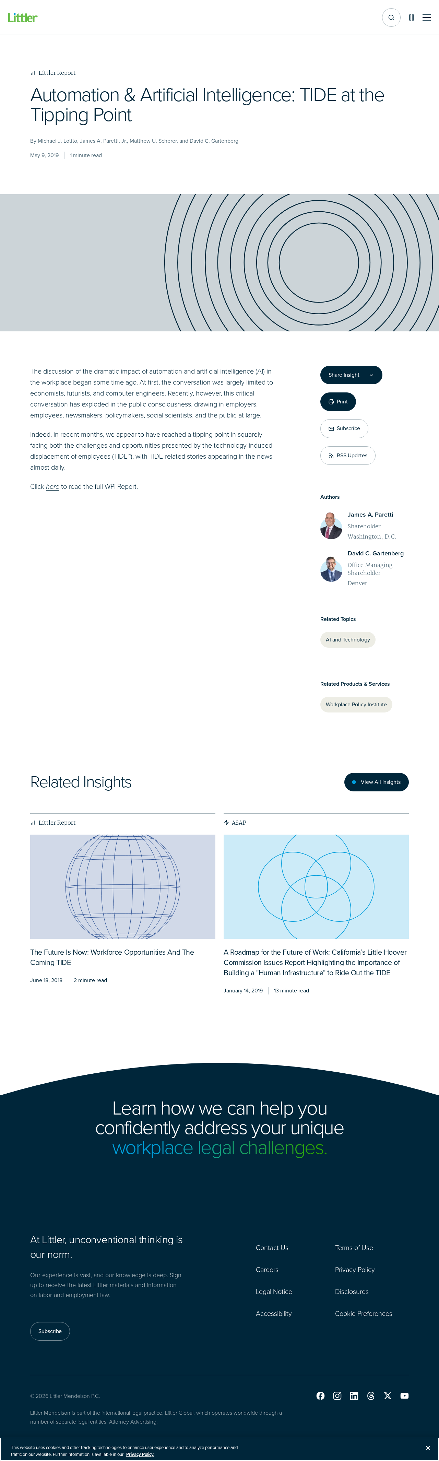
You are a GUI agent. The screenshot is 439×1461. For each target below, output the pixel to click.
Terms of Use (354, 1247)
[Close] (428, 1448)
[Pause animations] (411, 17)
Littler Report (57, 822)
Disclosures (352, 1291)
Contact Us (272, 1247)
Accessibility (274, 1313)
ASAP (239, 822)
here (52, 486)
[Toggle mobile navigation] (427, 17)
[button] (320, 1396)
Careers (267, 1269)
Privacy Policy (355, 1269)
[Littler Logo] (23, 17)
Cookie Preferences (363, 1313)
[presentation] (122, 887)
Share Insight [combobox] (344, 375)
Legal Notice (274, 1291)
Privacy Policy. (140, 1454)
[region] (219, 1449)
